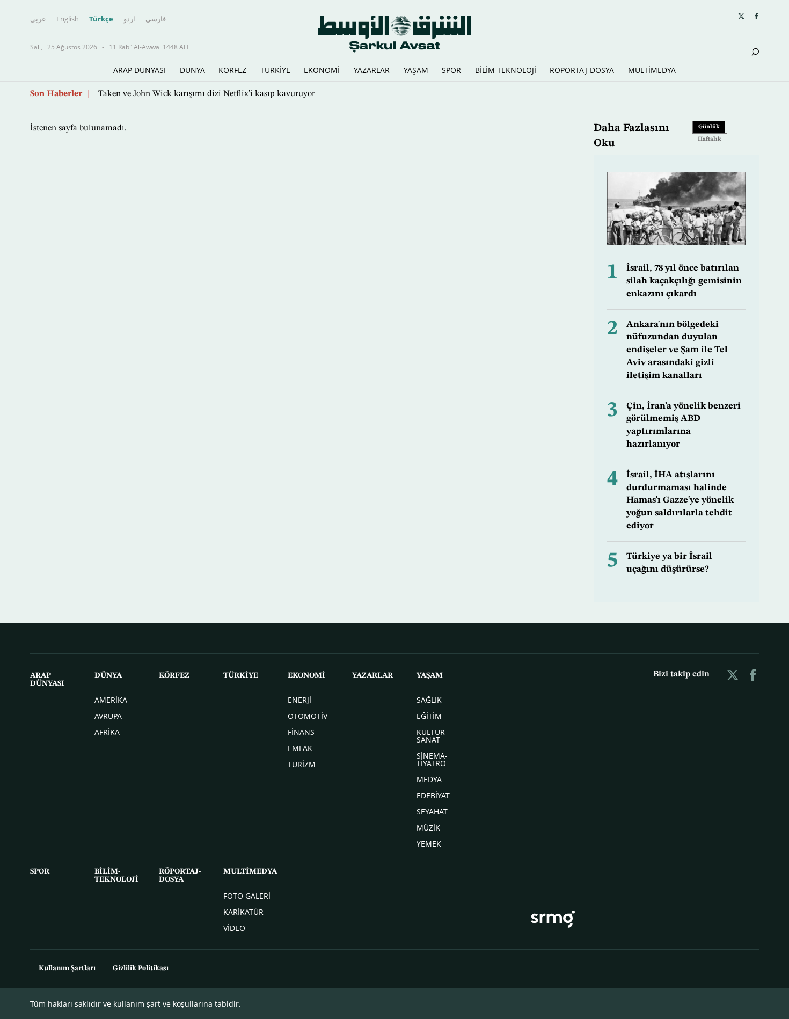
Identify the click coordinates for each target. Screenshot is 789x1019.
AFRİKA (107, 732)
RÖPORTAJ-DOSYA (582, 70)
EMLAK (300, 748)
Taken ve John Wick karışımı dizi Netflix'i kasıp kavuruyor (206, 94)
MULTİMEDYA (652, 70)
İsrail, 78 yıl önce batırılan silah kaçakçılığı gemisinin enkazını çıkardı (684, 281)
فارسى (155, 19)
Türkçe (101, 19)
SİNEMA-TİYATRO (432, 759)
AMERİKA (110, 700)
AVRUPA (108, 716)
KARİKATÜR (243, 912)
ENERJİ (299, 700)
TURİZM (302, 764)
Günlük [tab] (709, 127)
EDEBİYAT (433, 795)
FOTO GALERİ (247, 896)
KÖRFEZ (232, 70)
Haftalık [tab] (709, 139)
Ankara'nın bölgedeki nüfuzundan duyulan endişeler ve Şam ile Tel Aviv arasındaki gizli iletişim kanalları (677, 350)
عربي (38, 19)
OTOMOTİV (307, 716)
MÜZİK (428, 828)
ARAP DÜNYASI (139, 70)
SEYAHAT (432, 811)
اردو (129, 19)
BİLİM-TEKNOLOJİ (505, 70)
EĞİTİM (429, 716)
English (67, 19)
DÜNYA (192, 70)
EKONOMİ (322, 70)
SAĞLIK (429, 700)
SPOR (451, 70)
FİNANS (301, 732)
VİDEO (234, 928)
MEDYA (429, 779)
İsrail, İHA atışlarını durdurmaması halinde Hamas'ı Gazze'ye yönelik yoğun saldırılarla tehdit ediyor (680, 500)
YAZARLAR (372, 70)
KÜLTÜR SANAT (431, 736)
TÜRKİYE (275, 70)
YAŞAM (416, 70)
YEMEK (429, 844)
